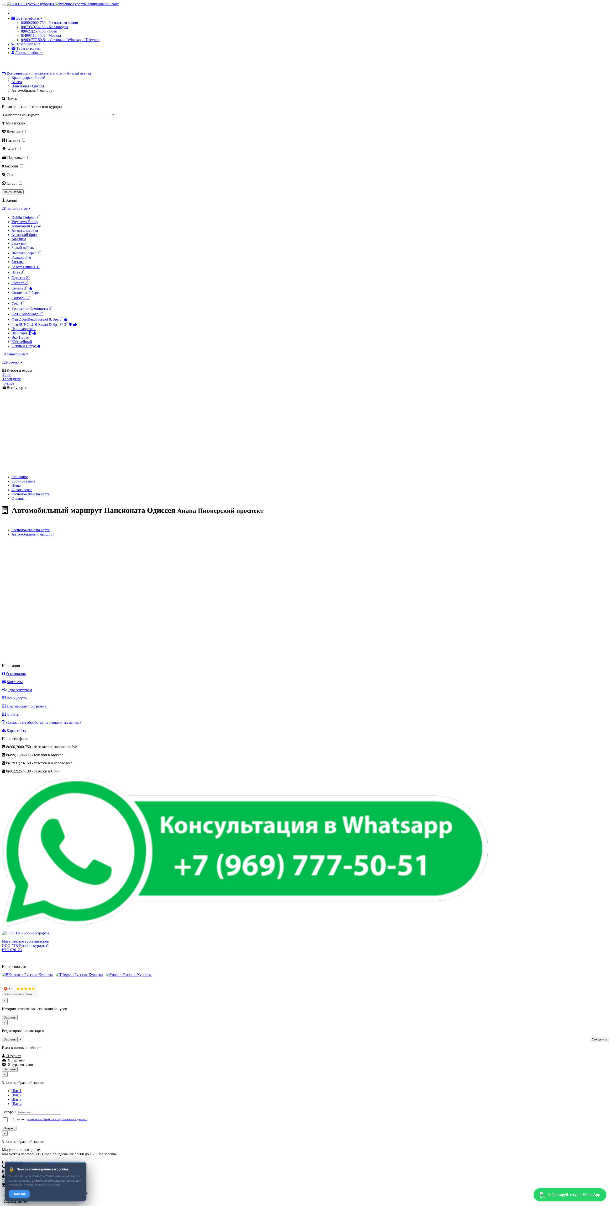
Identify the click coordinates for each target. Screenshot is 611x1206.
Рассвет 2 (19, 283)
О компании (16, 674)
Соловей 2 (20, 298)
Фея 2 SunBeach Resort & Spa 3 (37, 319)
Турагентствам (28, 48)
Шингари (19, 333)
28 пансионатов (15, 208)
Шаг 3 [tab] (16, 1099)
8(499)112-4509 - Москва (41, 35)
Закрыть (10, 1017)
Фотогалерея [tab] (21, 490)
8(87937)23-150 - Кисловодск (44, 27)
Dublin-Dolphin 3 (25, 217)
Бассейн (12, 166)
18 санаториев (14, 354)
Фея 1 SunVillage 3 (27, 314)
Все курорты (17, 698)
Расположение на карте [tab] (30, 494)
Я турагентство (20, 1064)
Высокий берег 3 (26, 253)
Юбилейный (21, 342)
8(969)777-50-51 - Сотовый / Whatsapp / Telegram (60, 40)
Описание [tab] (19, 477)
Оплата (13, 714)
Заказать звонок (15, 1201)
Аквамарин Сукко (26, 226)
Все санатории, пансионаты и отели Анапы (42, 73)
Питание (13, 140)
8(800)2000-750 (34, 13)
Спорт (12, 183)
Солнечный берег (25, 292)
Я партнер (16, 1060)
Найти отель (13, 192)
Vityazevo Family (24, 222)
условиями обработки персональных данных (57, 1119)
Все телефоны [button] (28, 18)
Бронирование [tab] (23, 481)
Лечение (14, 132)
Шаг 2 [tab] (16, 1095)
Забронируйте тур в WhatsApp (574, 1195)
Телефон (9, 1112)
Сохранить (599, 1039)
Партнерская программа (26, 706)
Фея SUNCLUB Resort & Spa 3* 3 (39, 324)
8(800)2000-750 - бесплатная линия (49, 23)
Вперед (9, 1128)
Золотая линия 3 (25, 267)
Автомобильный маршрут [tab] (32, 534)
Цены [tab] (16, 485)
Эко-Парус (20, 337)
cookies (37, 1176)
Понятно (19, 1194)
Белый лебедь (22, 248)
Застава (17, 262)
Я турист (13, 1056)
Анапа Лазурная (24, 230)
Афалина (18, 239)
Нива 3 (18, 272)
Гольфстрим (21, 257)
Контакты (15, 682)
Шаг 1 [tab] (16, 1091)
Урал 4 (17, 303)
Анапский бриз (24, 235)
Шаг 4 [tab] (16, 1104)
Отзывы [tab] (18, 498)
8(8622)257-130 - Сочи (39, 31)
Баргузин (18, 243)
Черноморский (23, 329)
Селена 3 (19, 288)
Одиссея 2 (20, 278)
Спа (10, 175)
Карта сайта (16, 731)
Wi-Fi (12, 149)
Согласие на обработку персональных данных (43, 722)
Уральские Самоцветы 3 (32, 308)
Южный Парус (24, 346)
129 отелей (11, 362)
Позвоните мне (28, 44)
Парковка (15, 157)
